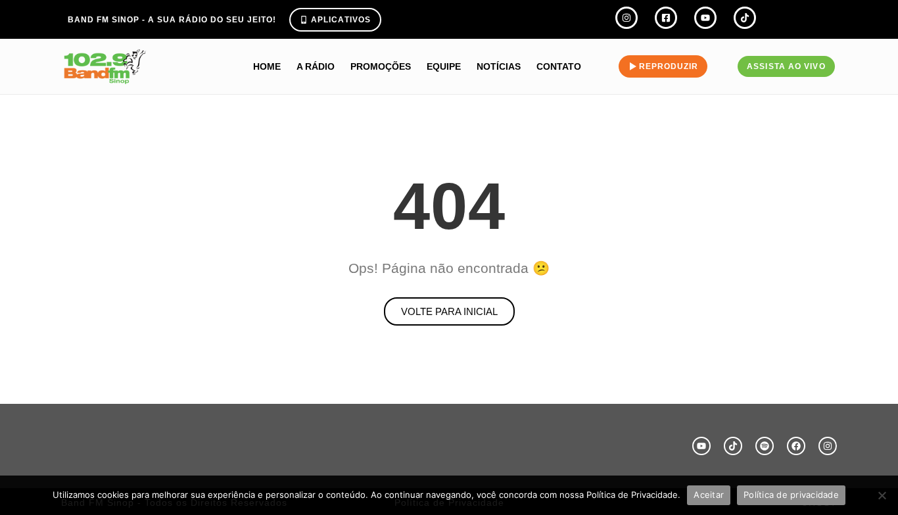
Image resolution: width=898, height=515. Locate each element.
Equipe (444, 66)
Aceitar (709, 494)
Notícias (499, 66)
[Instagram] (827, 446)
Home (267, 66)
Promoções (380, 66)
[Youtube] (701, 446)
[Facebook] (796, 446)
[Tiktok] (733, 446)
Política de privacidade (791, 494)
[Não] (881, 495)
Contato (558, 66)
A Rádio (315, 66)
